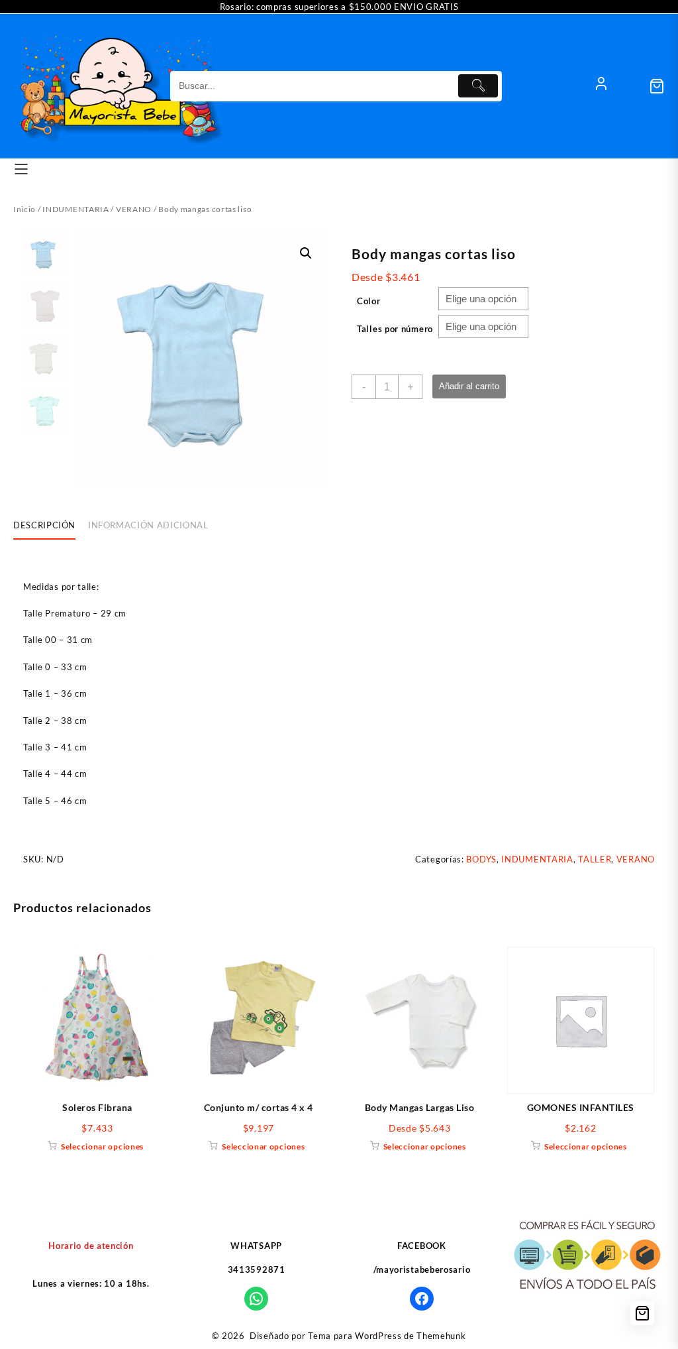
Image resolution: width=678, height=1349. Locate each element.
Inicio (24, 209)
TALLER (594, 859)
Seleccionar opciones (102, 1146)
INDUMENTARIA (75, 209)
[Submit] (478, 85)
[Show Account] (601, 86)
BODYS (481, 859)
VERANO (134, 209)
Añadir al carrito (469, 386)
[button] (306, 253)
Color (369, 301)
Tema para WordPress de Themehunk (386, 1335)
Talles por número (395, 328)
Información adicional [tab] (148, 525)
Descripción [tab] (44, 525)
